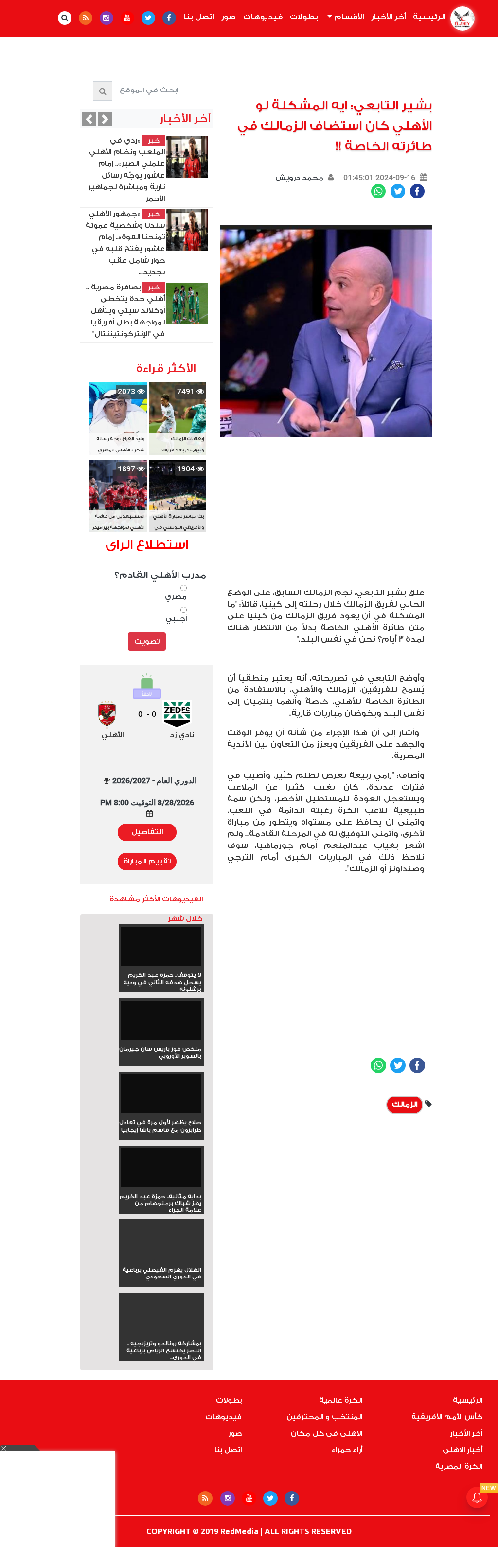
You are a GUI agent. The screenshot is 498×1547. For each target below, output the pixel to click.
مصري (176, 597)
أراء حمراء (346, 1450)
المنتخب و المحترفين (324, 1417)
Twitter (398, 191)
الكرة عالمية (340, 1400)
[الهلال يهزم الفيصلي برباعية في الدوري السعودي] (161, 1258)
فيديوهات (263, 17)
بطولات (304, 17)
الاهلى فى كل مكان (326, 1433)
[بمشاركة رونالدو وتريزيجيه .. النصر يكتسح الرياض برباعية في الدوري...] (161, 1332)
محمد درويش (299, 178)
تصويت (147, 641)
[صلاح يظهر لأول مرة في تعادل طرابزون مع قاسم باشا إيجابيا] (161, 1096)
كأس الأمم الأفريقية (446, 1417)
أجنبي (176, 618)
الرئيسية (427, 17)
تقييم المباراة (147, 861)
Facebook (417, 191)
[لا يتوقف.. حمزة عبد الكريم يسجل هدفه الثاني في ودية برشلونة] (161, 949)
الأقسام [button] (348, 17)
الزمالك (404, 1104)
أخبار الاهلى (462, 1450)
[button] (89, 119)
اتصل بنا (198, 17)
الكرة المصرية (458, 1466)
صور (228, 17)
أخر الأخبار (388, 17)
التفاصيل (147, 832)
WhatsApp (378, 191)
